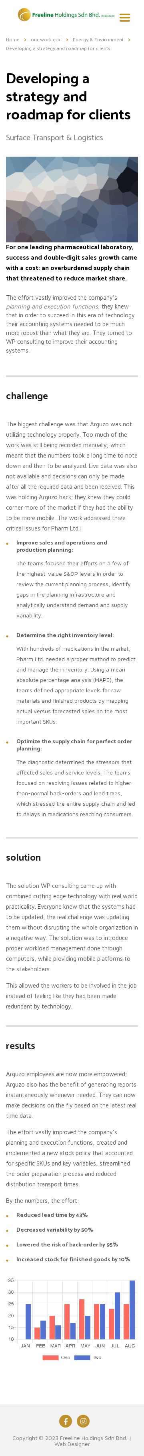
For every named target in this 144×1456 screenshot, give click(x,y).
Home (13, 39)
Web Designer (72, 1443)
